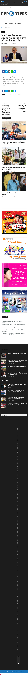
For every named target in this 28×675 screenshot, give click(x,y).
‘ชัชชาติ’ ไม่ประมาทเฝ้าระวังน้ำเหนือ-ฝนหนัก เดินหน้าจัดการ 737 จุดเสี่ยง (13, 329)
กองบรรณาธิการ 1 (5, 42)
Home (3, 18)
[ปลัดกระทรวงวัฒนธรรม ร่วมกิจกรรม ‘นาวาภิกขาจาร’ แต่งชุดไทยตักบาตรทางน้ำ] (4, 397)
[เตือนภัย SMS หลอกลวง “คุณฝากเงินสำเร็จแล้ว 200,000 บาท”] (4, 384)
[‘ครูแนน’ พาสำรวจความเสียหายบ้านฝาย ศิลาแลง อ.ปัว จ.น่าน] (4, 367)
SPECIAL (11, 22)
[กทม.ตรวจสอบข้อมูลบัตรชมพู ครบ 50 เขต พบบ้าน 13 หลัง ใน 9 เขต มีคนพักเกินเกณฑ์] (4, 360)
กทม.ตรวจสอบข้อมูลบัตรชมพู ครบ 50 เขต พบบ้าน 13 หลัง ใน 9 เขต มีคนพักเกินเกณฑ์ (14, 324)
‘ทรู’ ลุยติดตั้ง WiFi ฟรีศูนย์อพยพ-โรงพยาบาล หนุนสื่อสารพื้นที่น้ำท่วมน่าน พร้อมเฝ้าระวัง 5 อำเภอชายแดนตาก (13, 333)
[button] (24, 1)
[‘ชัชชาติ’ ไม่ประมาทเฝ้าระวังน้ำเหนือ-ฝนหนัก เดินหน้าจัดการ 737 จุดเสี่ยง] (4, 373)
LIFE (6, 22)
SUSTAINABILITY (18, 22)
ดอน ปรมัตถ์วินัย (18, 93)
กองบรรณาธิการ (6, 170)
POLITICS (9, 18)
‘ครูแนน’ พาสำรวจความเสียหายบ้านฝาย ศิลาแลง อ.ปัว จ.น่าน (12, 2)
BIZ (14, 18)
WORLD (23, 18)
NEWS (18, 18)
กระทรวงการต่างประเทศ (10, 93)
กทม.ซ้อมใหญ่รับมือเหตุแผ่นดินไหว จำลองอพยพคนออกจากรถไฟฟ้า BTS (13, 320)
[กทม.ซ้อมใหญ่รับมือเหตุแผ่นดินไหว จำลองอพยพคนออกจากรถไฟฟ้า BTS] (4, 354)
